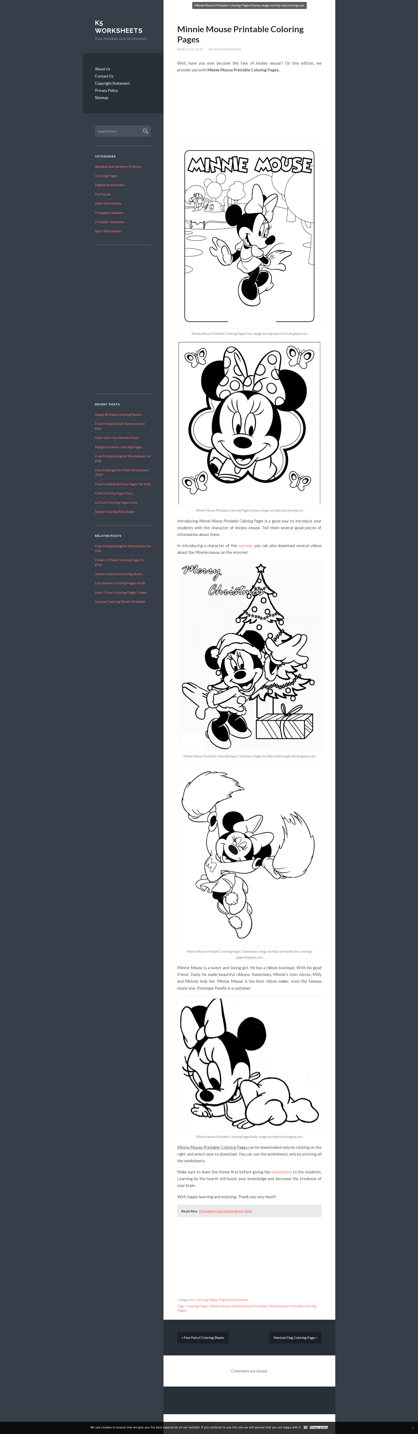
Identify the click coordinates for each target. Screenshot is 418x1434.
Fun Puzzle (103, 194)
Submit (145, 130)
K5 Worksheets (119, 26)
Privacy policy (319, 1427)
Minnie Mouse (220, 1306)
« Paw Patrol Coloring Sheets (203, 1338)
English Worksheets (109, 185)
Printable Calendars (109, 213)
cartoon (245, 545)
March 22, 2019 (190, 49)
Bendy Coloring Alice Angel (115, 512)
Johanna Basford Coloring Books (119, 574)
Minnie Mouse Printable (249, 1306)
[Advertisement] (123, 319)
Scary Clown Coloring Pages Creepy (121, 592)
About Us (102, 69)
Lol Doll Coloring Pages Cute (116, 502)
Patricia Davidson (225, 49)
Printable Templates (110, 222)
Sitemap (101, 97)
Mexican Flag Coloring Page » (295, 1338)
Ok (305, 1427)
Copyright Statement (112, 83)
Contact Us (104, 76)
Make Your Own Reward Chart (117, 438)
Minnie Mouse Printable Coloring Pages (240, 34)
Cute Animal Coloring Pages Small (120, 583)
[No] (412, 1428)
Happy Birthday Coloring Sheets (118, 414)
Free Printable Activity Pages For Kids (123, 484)
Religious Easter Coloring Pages (118, 447)
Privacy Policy (106, 90)
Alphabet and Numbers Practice (118, 167)
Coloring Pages (106, 176)
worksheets (281, 1171)
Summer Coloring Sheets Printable (120, 601)
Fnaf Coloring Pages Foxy (114, 493)
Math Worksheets (108, 203)
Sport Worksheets (108, 231)
